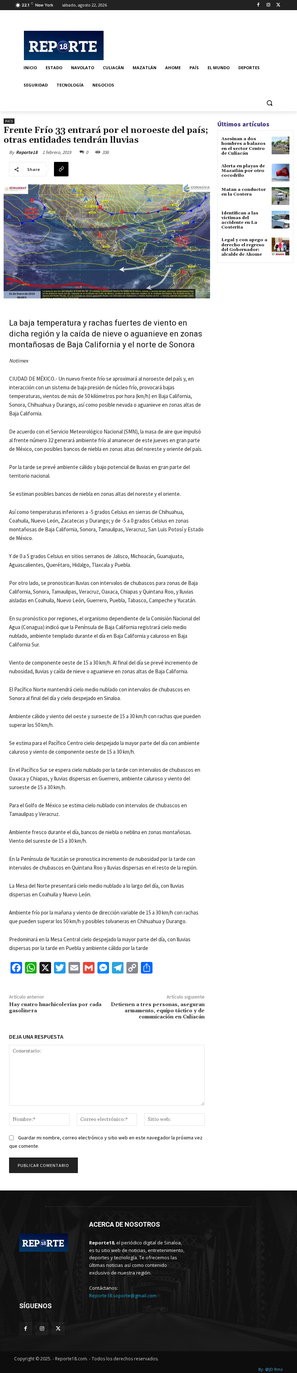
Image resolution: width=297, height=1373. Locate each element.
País (9, 121)
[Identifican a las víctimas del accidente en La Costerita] (280, 220)
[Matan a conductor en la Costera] (280, 196)
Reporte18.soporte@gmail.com (122, 1295)
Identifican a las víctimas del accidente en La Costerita (239, 220)
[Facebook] (258, 5)
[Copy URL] (61, 169)
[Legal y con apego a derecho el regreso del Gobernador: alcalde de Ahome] (280, 246)
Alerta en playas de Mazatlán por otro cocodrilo (243, 170)
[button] (269, 102)
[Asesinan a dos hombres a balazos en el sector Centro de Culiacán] (280, 145)
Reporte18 (27, 152)
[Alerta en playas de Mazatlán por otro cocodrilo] (280, 172)
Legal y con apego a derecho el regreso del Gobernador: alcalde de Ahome (244, 247)
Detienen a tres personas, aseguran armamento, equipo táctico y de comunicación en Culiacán (158, 1010)
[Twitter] (278, 5)
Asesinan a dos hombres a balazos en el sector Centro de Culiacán (243, 146)
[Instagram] (268, 5)
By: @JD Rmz (270, 1369)
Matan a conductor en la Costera (243, 192)
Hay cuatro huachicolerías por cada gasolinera (55, 1007)
